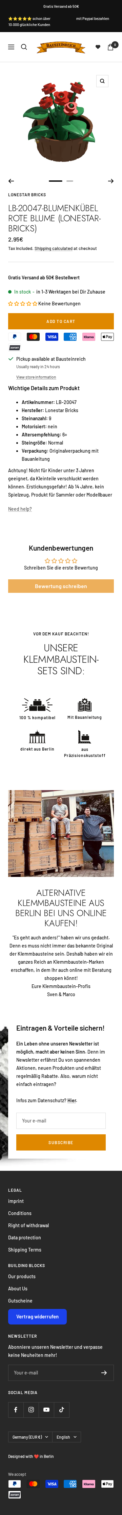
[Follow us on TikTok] (61, 1409)
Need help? (20, 509)
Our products (22, 1276)
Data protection (24, 1237)
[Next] (111, 181)
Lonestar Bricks (27, 194)
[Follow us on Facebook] (15, 1409)
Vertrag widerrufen (37, 1316)
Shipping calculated (54, 248)
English (63, 1437)
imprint (16, 1201)
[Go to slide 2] (69, 181)
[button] (22, 303)
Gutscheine (20, 1301)
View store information (36, 377)
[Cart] (110, 47)
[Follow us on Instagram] (31, 1409)
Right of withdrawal (28, 1225)
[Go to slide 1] (55, 181)
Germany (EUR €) (27, 1437)
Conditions (20, 1213)
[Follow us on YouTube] (46, 1409)
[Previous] (11, 181)
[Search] (24, 47)
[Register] (104, 1372)
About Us (17, 1288)
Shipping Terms (24, 1250)
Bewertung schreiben (61, 586)
